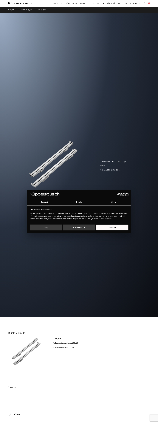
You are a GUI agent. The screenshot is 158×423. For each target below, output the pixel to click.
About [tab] (113, 202)
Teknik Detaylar (26, 10)
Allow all (112, 227)
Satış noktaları (132, 3)
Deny (46, 227)
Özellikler (12, 387)
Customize (77, 227)
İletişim (95, 3)
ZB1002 (11, 10)
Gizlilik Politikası (112, 3)
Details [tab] (79, 202)
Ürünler (57, 3)
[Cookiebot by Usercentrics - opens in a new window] (118, 194)
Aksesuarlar (42, 10)
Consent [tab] (44, 202)
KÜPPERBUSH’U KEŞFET (76, 3)
